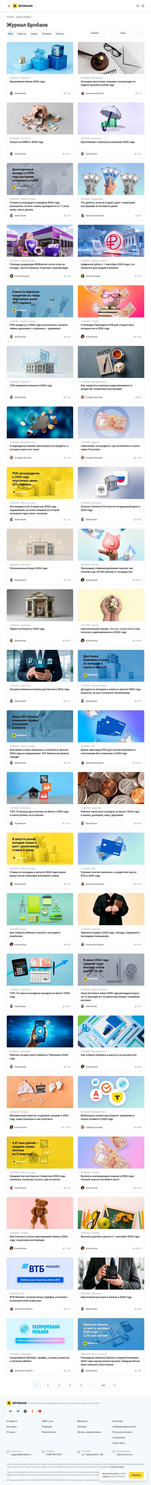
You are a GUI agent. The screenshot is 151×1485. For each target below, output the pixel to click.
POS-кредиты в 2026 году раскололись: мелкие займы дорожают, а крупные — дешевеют (38, 326)
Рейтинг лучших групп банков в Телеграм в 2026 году (39, 1056)
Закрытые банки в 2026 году (27, 628)
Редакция (47, 1426)
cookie (121, 1473)
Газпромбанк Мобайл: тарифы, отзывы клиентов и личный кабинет (39, 1359)
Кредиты (95, 442)
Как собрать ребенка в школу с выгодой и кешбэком (35, 934)
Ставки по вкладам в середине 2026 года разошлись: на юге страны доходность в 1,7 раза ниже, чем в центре (39, 206)
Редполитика (49, 1432)
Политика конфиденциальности (124, 1424)
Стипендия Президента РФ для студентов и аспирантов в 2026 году (107, 326)
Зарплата (95, 929)
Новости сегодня (28, 199)
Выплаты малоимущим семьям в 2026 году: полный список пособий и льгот (107, 1178)
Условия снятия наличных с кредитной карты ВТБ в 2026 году (109, 874)
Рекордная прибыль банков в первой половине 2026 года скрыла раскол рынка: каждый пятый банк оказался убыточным (110, 1361)
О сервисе (12, 1421)
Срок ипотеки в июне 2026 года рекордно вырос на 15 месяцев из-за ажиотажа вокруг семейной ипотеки (110, 997)
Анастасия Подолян (95, 93)
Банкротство (97, 78)
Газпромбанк (26, 1354)
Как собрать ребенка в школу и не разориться (109, 1054)
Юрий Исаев (20, 93)
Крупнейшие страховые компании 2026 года (108, 141)
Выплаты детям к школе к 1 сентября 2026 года (110, 1236)
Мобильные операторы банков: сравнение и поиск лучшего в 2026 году (107, 1117)
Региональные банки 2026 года (28, 568)
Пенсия (60, 33)
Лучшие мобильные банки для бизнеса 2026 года (39, 689)
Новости (21, 33)
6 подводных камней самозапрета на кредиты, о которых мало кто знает (39, 447)
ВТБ (93, 746)
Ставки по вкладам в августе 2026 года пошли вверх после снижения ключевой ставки (38, 874)
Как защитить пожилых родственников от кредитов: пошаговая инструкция (106, 387)
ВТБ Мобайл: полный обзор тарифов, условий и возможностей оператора (38, 1299)
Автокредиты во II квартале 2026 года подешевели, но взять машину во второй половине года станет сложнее (34, 510)
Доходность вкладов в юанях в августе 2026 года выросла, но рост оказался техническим (111, 691)
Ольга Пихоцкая (22, 276)
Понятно (136, 1475)
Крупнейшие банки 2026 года (27, 81)
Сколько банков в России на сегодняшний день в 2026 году (110, 508)
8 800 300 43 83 (54, 1454)
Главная (10, 17)
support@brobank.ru (21, 1454)
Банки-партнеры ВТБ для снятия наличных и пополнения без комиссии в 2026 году (108, 751)
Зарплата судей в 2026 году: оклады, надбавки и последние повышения (110, 934)
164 (103, 1385)
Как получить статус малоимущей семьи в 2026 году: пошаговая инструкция (39, 1238)
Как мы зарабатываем (89, 1432)
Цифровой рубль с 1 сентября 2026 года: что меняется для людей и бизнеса (108, 266)
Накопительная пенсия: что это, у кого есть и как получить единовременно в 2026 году (110, 630)
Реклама (81, 1426)
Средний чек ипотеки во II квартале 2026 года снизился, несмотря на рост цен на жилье (37, 1178)
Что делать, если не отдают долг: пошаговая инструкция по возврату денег (108, 204)
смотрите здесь (117, 1467)
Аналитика (25, 78)
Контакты (12, 1426)
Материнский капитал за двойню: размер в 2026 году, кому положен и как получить (39, 1117)
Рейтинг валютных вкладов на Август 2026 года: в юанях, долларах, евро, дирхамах (110, 813)
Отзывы (11, 1432)
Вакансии (82, 1421)
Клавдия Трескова (94, 397)
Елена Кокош (92, 337)
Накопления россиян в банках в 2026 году (106, 1297)
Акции (34, 33)
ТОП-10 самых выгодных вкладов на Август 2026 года (40, 995)
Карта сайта (119, 1443)
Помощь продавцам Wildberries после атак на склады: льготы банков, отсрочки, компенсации (39, 266)
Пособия (46, 33)
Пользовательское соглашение (122, 1435)
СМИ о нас (47, 1421)
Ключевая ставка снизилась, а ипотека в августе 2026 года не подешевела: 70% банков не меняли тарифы (39, 753)
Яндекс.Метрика (117, 1476)
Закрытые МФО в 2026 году (26, 141)
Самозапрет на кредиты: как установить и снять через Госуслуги (110, 447)
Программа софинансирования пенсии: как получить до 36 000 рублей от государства (107, 570)
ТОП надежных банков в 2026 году (31, 385)
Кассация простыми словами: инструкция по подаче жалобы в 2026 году (108, 83)
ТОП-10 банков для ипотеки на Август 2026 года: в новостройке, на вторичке (39, 813)
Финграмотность (99, 382)
